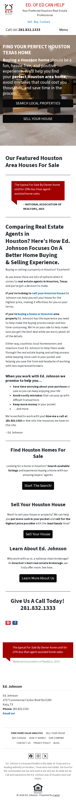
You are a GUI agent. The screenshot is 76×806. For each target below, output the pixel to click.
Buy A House (19, 738)
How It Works (37, 738)
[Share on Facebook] (15, 623)
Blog (56, 743)
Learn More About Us (38, 578)
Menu (63, 29)
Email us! (9, 713)
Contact (45, 22)
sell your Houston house (48, 293)
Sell (29, 22)
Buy (36, 22)
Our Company (56, 738)
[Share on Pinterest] (8, 623)
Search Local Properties (38, 103)
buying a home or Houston (35, 314)
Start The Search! (38, 485)
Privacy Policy (42, 743)
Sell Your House (38, 118)
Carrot (56, 795)
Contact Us (24, 743)
